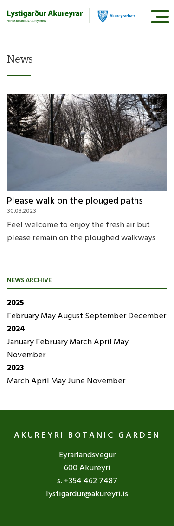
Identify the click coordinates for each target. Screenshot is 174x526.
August (71, 316)
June (77, 381)
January (21, 342)
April (104, 342)
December (147, 316)
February (24, 316)
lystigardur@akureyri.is (87, 494)
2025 (15, 303)
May (49, 316)
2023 (15, 368)
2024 (16, 329)
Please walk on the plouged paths (75, 201)
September (106, 316)
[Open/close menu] (160, 16)
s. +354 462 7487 (87, 481)
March (82, 342)
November (26, 355)
